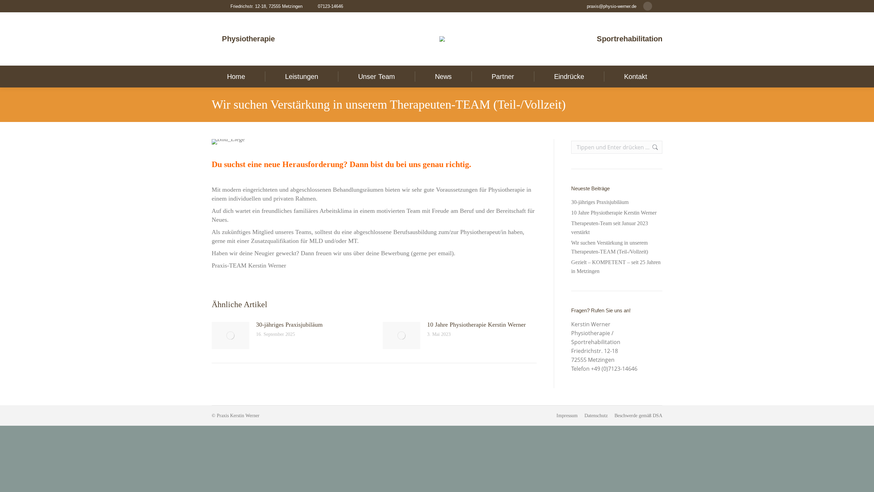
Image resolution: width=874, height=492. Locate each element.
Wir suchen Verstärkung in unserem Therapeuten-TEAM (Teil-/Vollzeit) (609, 247)
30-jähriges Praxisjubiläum (289, 324)
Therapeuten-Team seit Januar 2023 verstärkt (609, 227)
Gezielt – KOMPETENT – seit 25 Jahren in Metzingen (616, 266)
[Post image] (230, 335)
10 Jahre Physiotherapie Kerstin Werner (476, 324)
